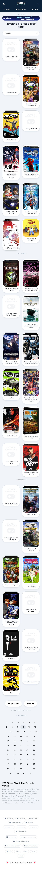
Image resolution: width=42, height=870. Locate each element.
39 (8, 755)
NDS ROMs (10, 818)
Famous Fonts (12, 837)
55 (14, 769)
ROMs (8, 9)
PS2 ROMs (22, 827)
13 (5, 732)
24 (8, 741)
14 (12, 732)
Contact (21, 856)
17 (30, 732)
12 (35, 727)
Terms (33, 851)
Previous (15, 704)
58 (34, 769)
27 (27, 741)
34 (8, 750)
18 (36, 732)
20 (14, 736)
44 (8, 759)
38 (34, 750)
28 (34, 741)
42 (27, 755)
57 (27, 769)
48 (34, 759)
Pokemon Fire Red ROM (13, 846)
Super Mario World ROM (29, 837)
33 (34, 745)
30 (15, 745)
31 (21, 745)
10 (23, 727)
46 (21, 759)
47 (27, 759)
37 (27, 750)
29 (8, 745)
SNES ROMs (10, 827)
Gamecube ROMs (16, 822)
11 (29, 727)
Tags (36, 9)
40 (15, 755)
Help (9, 851)
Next (29, 704)
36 (21, 750)
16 (24, 732)
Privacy (25, 851)
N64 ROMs (34, 827)
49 (8, 764)
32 (27, 745)
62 (31, 773)
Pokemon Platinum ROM (22, 841)
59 (11, 773)
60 (18, 773)
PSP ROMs (22, 818)
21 (21, 736)
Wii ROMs (30, 822)
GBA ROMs (34, 818)
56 (21, 769)
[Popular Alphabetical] (21, 33)
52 (27, 764)
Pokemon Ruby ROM (32, 846)
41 (21, 755)
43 (34, 755)
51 (21, 764)
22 (27, 736)
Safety (17, 851)
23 (34, 736)
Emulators (22, 9)
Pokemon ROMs (21, 831)
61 (24, 773)
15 (18, 732)
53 (34, 764)
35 (14, 750)
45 (14, 759)
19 (8, 736)
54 (8, 769)
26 (21, 741)
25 (14, 741)
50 (15, 764)
